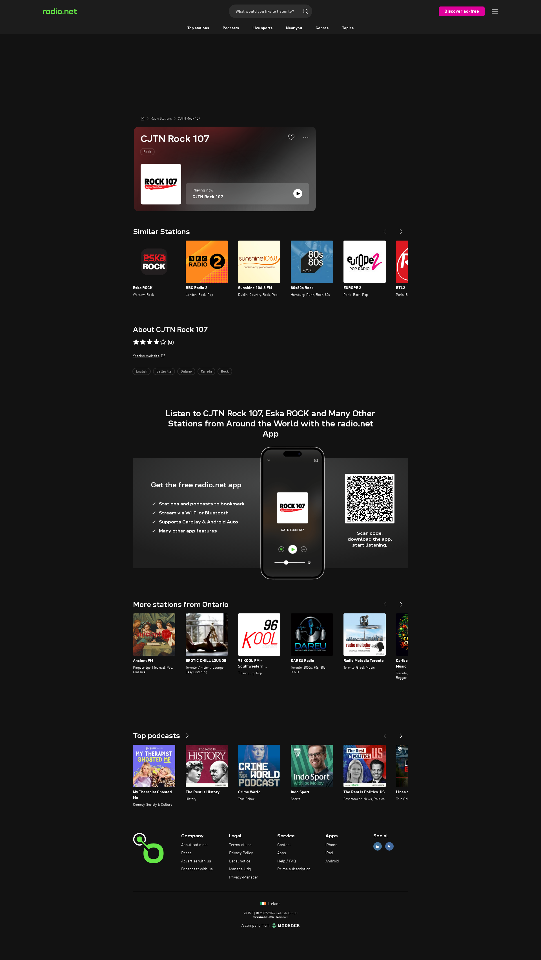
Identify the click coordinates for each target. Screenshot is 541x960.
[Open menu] (494, 11)
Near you (294, 28)
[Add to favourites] (291, 137)
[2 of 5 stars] (142, 342)
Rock (147, 152)
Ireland (274, 904)
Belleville (164, 371)
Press (186, 853)
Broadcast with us (197, 869)
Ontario (186, 371)
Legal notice (239, 861)
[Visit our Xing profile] (389, 846)
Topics (348, 28)
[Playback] (297, 193)
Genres (322, 28)
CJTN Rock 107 (207, 197)
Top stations (198, 28)
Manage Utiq (240, 869)
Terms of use (240, 845)
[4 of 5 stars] (156, 342)
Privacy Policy (241, 853)
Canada (206, 371)
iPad (329, 853)
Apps (281, 853)
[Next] (401, 229)
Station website (146, 356)
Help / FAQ (286, 861)
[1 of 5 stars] (136, 342)
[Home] (142, 118)
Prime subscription (294, 869)
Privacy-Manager (243, 877)
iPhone (331, 845)
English (141, 371)
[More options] (306, 137)
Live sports (262, 28)
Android (332, 861)
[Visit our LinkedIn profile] (377, 846)
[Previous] (385, 229)
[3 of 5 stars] (149, 342)
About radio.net (194, 845)
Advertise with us (196, 861)
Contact (284, 845)
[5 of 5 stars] (163, 342)
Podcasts (231, 28)
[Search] (305, 11)
